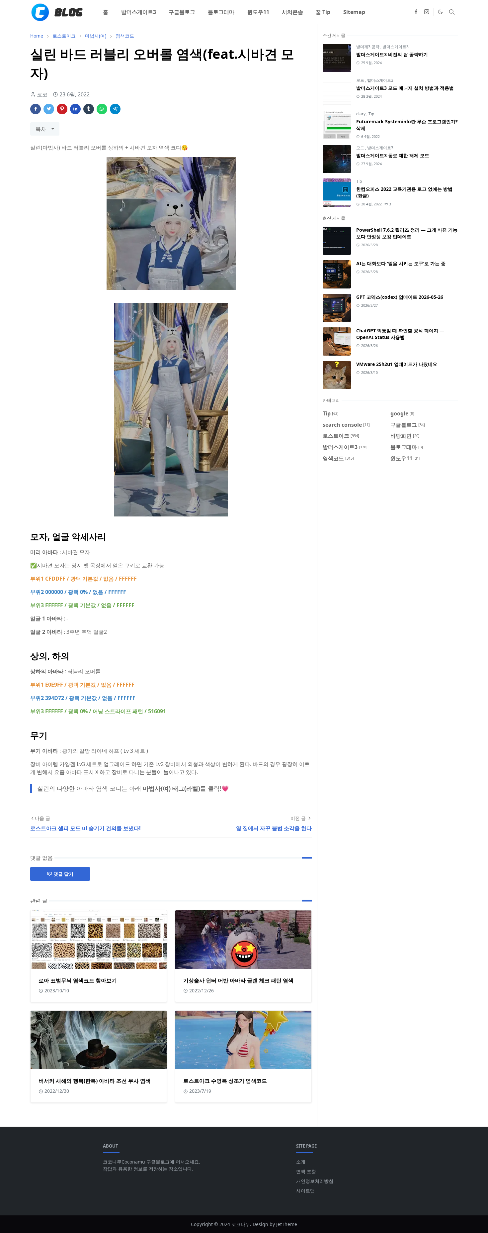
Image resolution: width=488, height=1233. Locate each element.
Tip (371, 114)
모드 (360, 80)
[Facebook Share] (35, 109)
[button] (440, 11)
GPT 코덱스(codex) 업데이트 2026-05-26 (399, 297)
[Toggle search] (452, 12)
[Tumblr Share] (88, 109)
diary (361, 114)
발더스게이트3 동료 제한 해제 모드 (392, 155)
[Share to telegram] (115, 109)
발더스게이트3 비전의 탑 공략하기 (392, 54)
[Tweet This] (48, 109)
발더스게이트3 (395, 47)
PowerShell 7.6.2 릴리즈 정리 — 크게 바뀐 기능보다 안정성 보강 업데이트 (406, 233)
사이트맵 (305, 1190)
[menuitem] (106, 12)
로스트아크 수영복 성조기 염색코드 (225, 1080)
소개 (300, 1162)
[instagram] (426, 12)
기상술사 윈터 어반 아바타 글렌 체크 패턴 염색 (238, 980)
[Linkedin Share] (75, 109)
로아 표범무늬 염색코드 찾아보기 (78, 980)
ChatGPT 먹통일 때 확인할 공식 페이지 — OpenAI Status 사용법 (400, 333)
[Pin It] (62, 109)
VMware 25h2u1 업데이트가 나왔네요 (396, 364)
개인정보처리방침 (314, 1181)
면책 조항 (306, 1171)
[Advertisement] (390, 524)
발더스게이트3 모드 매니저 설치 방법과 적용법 (405, 88)
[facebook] (416, 12)
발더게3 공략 (368, 47)
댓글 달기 (63, 874)
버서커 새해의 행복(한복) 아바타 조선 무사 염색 (95, 1080)
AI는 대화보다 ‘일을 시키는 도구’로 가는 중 (401, 263)
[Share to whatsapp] (102, 109)
